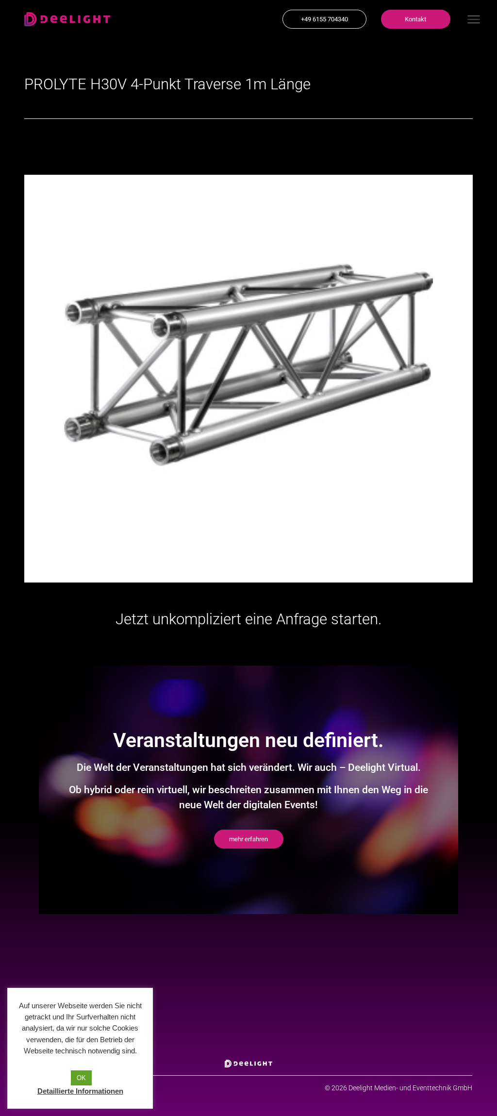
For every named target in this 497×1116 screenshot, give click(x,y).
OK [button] (81, 1078)
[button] (324, 19)
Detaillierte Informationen (80, 1091)
